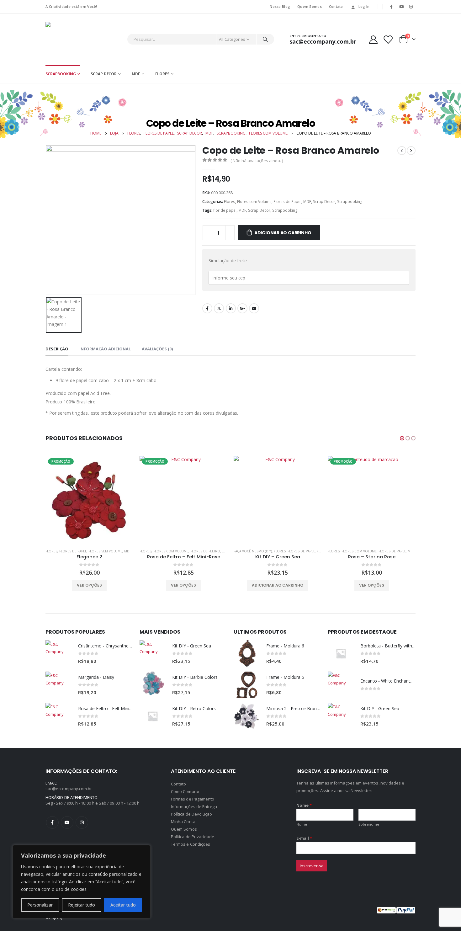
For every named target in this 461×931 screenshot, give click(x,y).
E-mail (304, 838)
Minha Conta (183, 821)
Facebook (207, 308)
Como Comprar (185, 791)
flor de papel (224, 210)
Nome (304, 805)
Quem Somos (309, 6)
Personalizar (40, 905)
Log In (364, 6)
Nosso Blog (280, 6)
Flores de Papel (287, 201)
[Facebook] (391, 7)
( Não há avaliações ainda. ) (256, 160)
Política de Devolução (191, 814)
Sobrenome (368, 824)
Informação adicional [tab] (105, 349)
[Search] (265, 39)
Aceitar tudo (123, 905)
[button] (402, 438)
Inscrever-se (312, 866)
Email (254, 308)
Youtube (67, 822)
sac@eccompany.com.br (68, 788)
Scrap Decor (104, 74)
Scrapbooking (60, 74)
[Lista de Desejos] (388, 39)
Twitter (219, 308)
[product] (183, 500)
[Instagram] (411, 7)
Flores (162, 74)
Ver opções (89, 585)
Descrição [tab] (56, 349)
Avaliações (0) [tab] (157, 349)
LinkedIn (231, 308)
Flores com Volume (254, 201)
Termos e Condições (190, 844)
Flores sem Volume (388, 551)
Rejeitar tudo (81, 905)
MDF (136, 74)
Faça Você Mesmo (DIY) (159, 551)
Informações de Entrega (194, 806)
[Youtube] (401, 7)
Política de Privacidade (193, 836)
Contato (336, 6)
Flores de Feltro (111, 551)
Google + (242, 308)
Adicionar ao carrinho (282, 233)
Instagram (82, 822)
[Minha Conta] (373, 39)
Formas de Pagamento (192, 799)
